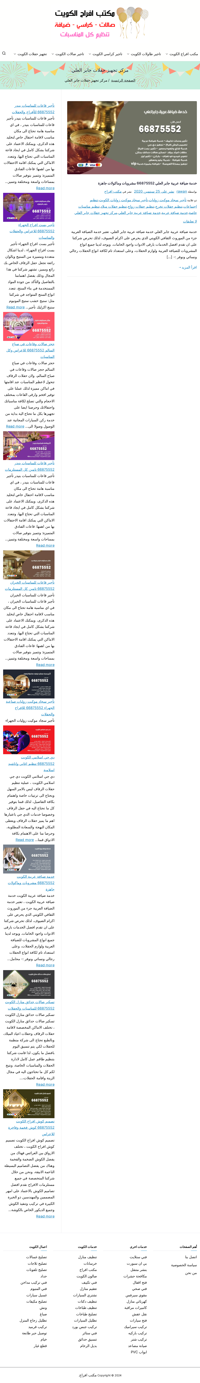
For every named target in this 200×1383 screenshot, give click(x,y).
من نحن (191, 1273)
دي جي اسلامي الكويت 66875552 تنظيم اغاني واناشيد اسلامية (31, 763)
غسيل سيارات (36, 1295)
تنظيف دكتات (87, 1301)
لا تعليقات (190, 221)
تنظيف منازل (87, 1257)
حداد (43, 1276)
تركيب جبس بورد (84, 1327)
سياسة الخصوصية (184, 1265)
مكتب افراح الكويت (184, 54)
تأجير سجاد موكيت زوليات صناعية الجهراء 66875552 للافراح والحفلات (30, 707)
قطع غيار (40, 1346)
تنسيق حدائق (87, 1339)
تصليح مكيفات (36, 1301)
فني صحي (139, 1289)
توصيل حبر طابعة (34, 1333)
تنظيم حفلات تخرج (168, 206)
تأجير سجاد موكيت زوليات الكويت (123, 200)
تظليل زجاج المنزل (33, 1320)
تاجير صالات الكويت (69, 54)
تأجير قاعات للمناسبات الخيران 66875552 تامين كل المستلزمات (29, 585)
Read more (45, 187)
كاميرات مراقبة (135, 1308)
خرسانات (90, 1263)
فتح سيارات (138, 1320)
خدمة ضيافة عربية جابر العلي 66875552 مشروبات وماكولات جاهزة (147, 183)
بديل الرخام (88, 1346)
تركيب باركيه (137, 1333)
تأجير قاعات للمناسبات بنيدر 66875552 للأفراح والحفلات (33, 108)
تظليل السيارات (85, 1320)
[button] (168, 54)
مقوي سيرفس (136, 1295)
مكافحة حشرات (135, 1276)
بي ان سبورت (137, 1263)
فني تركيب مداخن (34, 1282)
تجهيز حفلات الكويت (32, 54)
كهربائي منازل (137, 1301)
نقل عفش (139, 1314)
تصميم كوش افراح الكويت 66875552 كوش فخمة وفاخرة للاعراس (31, 1127)
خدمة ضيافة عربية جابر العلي (139, 213)
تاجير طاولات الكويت (146, 54)
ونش (43, 1308)
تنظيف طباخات (86, 1308)
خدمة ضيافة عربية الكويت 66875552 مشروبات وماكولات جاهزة (31, 882)
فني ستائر (89, 1333)
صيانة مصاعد (137, 1346)
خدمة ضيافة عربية (175, 213)
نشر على (154, 191)
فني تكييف (89, 1282)
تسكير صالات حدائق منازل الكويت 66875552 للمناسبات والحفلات (29, 1005)
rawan (182, 191)
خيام (44, 1339)
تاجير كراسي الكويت (107, 54)
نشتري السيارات (85, 1295)
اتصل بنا (191, 1257)
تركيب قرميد (37, 1327)
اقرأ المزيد (189, 267)
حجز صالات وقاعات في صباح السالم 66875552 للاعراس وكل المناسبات (30, 350)
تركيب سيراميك (135, 1327)
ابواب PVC (139, 1352)
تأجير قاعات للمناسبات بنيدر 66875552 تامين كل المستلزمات (29, 466)
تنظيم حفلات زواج (141, 206)
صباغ (43, 1314)
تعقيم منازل (88, 1289)
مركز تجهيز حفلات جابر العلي (95, 213)
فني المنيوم (38, 1289)
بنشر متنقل (138, 1270)
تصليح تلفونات (36, 1270)
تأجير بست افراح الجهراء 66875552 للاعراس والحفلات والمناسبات (32, 231)
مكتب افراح (113, 191)
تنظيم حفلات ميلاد (114, 206)
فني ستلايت (138, 1257)
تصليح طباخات (86, 1314)
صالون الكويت (87, 1276)
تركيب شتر (139, 1339)
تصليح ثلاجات (37, 1263)
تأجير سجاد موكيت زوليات (168, 200)
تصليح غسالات (36, 1257)
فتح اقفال (140, 1282)
